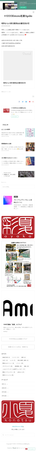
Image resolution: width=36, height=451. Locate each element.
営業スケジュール (7, 375)
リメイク (15, 357)
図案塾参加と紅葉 (6, 143)
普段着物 (18, 366)
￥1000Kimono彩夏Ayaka (18, 15)
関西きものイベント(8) (5, 91)
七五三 (5, 360)
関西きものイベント (8, 363)
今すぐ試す (23, 7)
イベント (19, 363)
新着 (23, 357)
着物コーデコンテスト (8, 372)
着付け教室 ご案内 (23, 360)
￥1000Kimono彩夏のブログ (18, 339)
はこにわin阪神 (5, 129)
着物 (26, 366)
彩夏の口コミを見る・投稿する (18, 347)
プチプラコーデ (7, 366)
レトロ (12, 360)
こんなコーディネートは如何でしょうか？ (13, 369)
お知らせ (20, 372)
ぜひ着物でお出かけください (9, 158)
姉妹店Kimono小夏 (17, 426)
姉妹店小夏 (6, 357)
